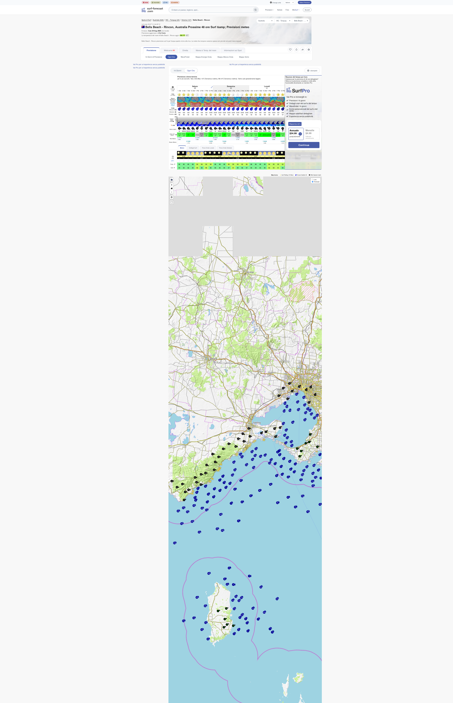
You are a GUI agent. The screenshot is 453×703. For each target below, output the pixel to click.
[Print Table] (308, 49)
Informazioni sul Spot (233, 50)
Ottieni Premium (305, 2)
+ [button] (171, 185)
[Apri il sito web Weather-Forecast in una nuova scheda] (175, 2)
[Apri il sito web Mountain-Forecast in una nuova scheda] (155, 2)
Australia (158, 20)
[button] (171, 494)
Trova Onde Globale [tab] (225, 148)
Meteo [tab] (182, 148)
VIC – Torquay (173, 20)
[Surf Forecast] (152, 9)
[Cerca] (255, 9)
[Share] (302, 49)
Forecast (316, 182)
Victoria (186, 20)
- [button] (171, 192)
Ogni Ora (171, 57)
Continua (303, 145)
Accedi (307, 10)
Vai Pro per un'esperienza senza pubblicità (149, 64)
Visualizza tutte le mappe (173, 104)
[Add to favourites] (290, 49)
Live (315, 180)
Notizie (279, 10)
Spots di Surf (146, 20)
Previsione (151, 50)
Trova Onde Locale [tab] (208, 148)
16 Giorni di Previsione (153, 57)
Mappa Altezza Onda (225, 57)
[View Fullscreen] (171, 202)
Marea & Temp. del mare (206, 50)
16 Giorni (177, 70)
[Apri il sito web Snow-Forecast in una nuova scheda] (145, 2)
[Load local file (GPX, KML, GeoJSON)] (171, 179)
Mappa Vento (244, 57)
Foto (287, 10)
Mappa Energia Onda (204, 57)
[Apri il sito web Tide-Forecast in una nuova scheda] (165, 2)
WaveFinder (185, 57)
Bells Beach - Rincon (201, 20)
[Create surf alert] (296, 49)
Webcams (168, 50)
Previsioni (268, 10)
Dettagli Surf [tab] (193, 148)
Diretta (185, 50)
